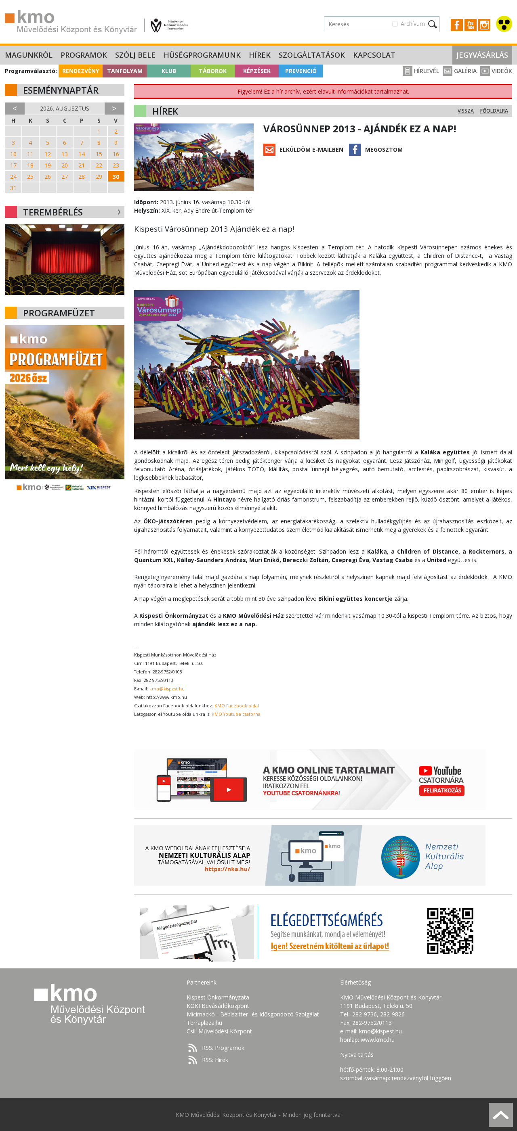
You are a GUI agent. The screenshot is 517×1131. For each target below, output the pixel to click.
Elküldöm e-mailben (311, 149)
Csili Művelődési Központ (219, 1031)
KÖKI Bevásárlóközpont (218, 1006)
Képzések (257, 71)
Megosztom (384, 149)
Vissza (466, 110)
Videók (501, 71)
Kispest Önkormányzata (218, 997)
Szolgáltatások (312, 55)
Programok (84, 55)
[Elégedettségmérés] (309, 931)
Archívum (413, 23)
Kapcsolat (374, 55)
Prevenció (301, 71)
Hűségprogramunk (202, 55)
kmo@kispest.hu (167, 689)
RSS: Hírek (215, 1060)
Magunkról (29, 55)
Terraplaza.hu (204, 1022)
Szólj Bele (135, 55)
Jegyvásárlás (482, 55)
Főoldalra (494, 110)
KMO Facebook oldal (236, 706)
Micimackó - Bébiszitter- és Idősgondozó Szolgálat (253, 1014)
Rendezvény (80, 71)
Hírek (260, 55)
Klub (169, 71)
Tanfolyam (125, 71)
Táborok (213, 71)
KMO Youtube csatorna (236, 714)
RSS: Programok (223, 1048)
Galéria (464, 71)
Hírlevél (425, 71)
